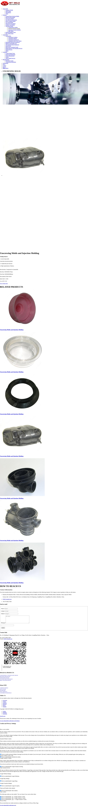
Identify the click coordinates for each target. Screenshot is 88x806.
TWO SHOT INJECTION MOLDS (6, 679)
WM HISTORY (3, 690)
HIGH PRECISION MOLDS (5, 676)
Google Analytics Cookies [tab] (5, 758)
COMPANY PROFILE (4, 687)
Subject (3, 613)
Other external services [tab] (5, 767)
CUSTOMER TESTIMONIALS (5, 692)
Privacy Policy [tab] (3, 800)
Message (3, 622)
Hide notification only (11, 720)
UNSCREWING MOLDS (4, 677)
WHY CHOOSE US (3, 691)
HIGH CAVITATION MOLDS (5, 680)
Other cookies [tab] (3, 791)
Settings (18, 720)
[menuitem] (45, 11)
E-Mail (3, 611)
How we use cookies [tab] (4, 729)
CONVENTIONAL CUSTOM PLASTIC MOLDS (9, 675)
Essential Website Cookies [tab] (5, 738)
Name (3, 608)
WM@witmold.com (7, 599)
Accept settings (3, 720)
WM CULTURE (3, 689)
